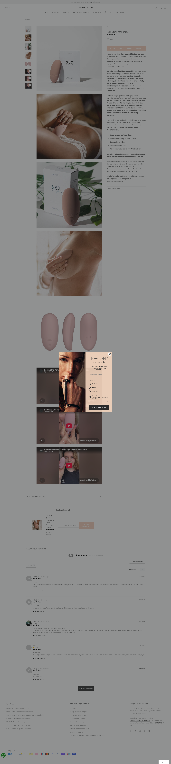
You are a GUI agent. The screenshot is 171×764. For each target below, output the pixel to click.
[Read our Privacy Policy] (108, 401)
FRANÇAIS (95, 391)
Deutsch (162, 762)
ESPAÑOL (95, 387)
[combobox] (164, 762)
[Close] (109, 354)
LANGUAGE (92, 381)
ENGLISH (94, 384)
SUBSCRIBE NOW (99, 407)
